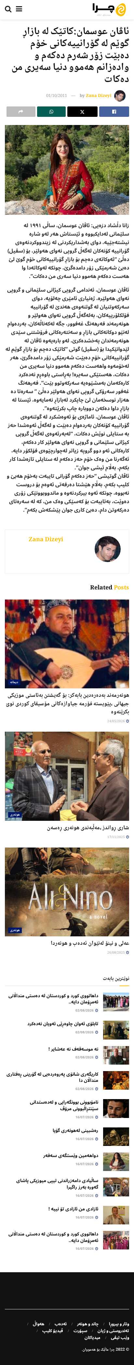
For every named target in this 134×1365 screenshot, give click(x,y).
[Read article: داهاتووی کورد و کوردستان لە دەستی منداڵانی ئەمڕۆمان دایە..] (116, 1002)
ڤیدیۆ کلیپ (52, 1330)
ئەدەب (61, 1324)
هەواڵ (38, 1324)
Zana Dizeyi (99, 96)
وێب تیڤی (120, 1337)
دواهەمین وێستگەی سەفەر (70, 1155)
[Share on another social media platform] (21, 111)
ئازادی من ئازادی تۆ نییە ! (73, 1209)
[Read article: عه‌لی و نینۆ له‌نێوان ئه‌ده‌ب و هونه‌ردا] (67, 892)
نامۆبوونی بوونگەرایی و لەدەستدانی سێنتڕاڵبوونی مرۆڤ (64, 1105)
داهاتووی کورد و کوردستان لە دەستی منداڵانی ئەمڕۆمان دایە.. (53, 999)
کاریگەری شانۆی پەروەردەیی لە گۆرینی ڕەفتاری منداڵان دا (52, 1077)
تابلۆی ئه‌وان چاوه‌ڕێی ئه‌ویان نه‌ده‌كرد (62, 1023)
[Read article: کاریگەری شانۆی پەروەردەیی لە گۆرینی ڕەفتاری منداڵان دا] (116, 1080)
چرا (112, 1349)
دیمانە (14, 682)
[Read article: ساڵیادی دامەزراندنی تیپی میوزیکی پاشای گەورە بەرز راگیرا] (116, 1187)
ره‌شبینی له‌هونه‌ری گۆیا (75, 1130)
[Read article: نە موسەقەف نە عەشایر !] (116, 1055)
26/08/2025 (116, 953)
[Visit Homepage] (109, 9)
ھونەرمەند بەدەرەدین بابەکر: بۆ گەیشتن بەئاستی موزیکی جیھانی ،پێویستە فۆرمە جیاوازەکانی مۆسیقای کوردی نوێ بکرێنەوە (67, 704)
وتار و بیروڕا (119, 1324)
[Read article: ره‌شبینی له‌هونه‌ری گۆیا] (116, 1136)
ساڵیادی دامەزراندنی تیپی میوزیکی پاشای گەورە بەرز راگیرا (57, 1184)
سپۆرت (80, 1330)
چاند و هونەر (88, 1324)
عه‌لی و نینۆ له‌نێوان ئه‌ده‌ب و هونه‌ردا (90, 943)
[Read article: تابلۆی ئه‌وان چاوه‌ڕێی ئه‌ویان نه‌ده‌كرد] (116, 1030)
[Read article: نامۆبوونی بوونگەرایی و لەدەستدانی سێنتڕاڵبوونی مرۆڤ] (116, 1108)
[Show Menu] (19, 10)
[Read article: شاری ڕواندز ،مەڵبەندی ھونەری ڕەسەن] (67, 776)
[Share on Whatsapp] (51, 111)
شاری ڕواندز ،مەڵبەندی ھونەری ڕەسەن (88, 828)
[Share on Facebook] (114, 111)
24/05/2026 (116, 721)
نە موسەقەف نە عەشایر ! (73, 1049)
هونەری (15, 815)
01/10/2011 (56, 96)
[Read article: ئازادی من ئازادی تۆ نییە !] (116, 1215)
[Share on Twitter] (82, 111)
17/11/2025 (116, 837)
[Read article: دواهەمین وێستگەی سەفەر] (116, 1161)
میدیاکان (92, 1337)
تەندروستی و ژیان (113, 1330)
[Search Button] (8, 10)
